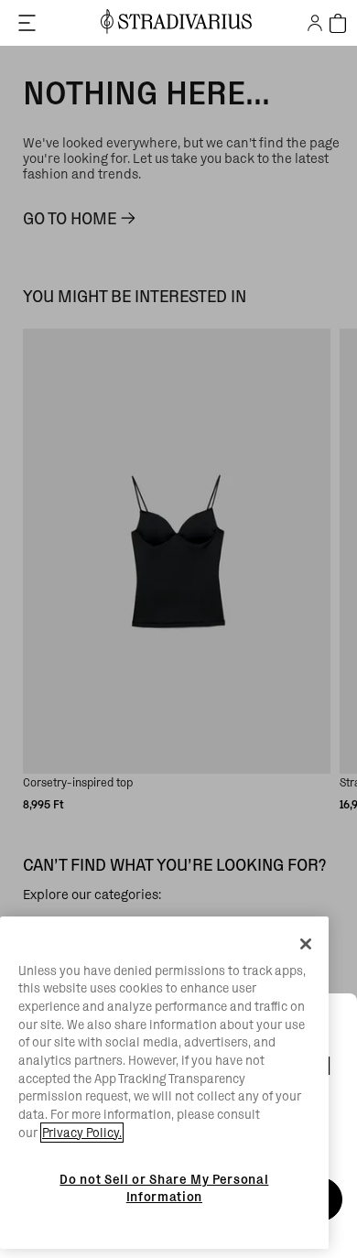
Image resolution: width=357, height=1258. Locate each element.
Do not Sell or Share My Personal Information (164, 1187)
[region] (164, 1083)
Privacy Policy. (82, 1132)
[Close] (306, 944)
